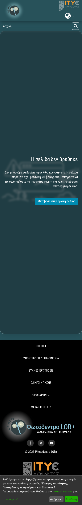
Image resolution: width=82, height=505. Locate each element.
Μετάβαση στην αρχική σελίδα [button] (56, 201)
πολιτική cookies (62, 491)
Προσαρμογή (10, 499)
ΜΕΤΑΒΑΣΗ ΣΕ (39, 407)
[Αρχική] (41, 426)
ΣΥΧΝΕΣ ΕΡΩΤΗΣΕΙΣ (41, 370)
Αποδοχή (71, 499)
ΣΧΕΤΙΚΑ (41, 346)
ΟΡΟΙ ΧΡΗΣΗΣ (41, 395)
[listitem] (30, 443)
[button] (14, 10)
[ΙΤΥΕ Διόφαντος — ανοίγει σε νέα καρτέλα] (69, 6)
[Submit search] (75, 26)
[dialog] (41, 490)
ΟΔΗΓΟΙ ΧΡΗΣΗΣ (41, 383)
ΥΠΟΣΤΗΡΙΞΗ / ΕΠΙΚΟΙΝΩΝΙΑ (41, 358)
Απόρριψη (56, 499)
